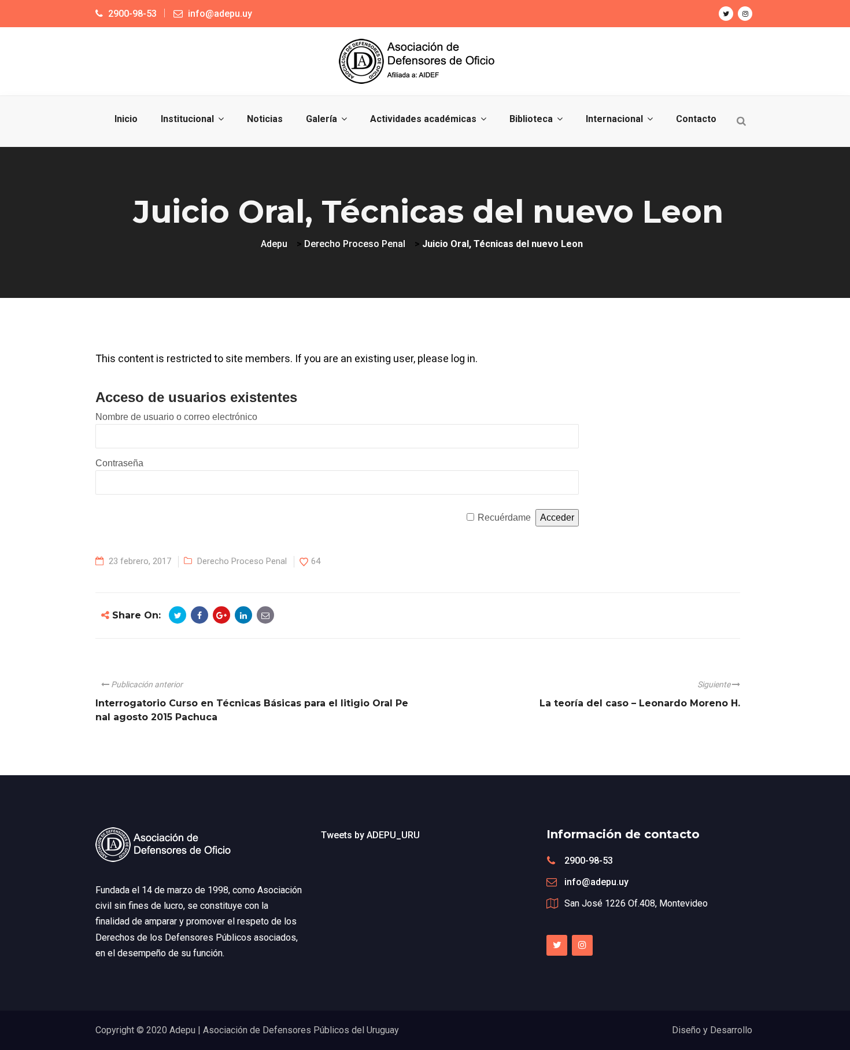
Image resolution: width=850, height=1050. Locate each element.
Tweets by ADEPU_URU (370, 835)
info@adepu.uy (596, 881)
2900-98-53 (588, 860)
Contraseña (119, 463)
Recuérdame (504, 517)
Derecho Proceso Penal (242, 561)
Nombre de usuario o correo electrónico (176, 417)
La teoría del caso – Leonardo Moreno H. (639, 703)
